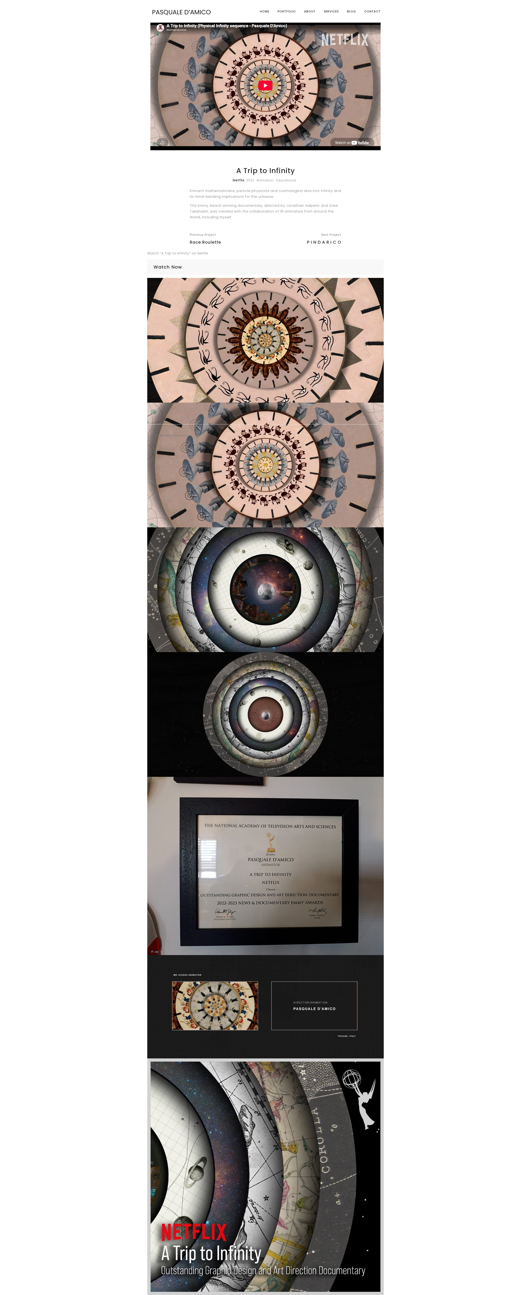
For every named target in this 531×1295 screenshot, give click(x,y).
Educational (286, 180)
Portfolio (287, 11)
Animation (265, 180)
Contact (372, 11)
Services (331, 11)
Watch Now (167, 267)
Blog (351, 11)
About (309, 11)
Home (264, 11)
